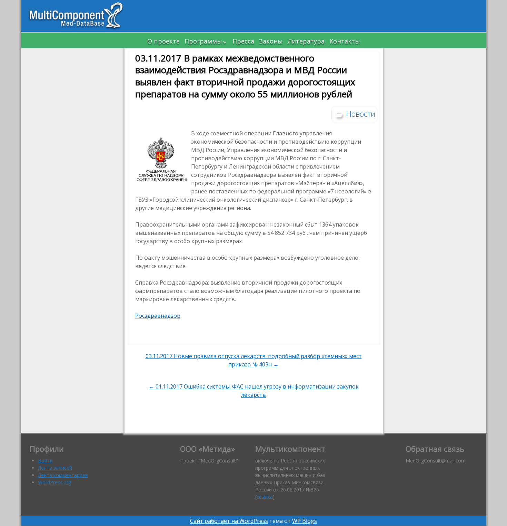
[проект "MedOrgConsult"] (76, 16)
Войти (45, 460)
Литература (306, 41)
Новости (360, 113)
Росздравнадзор (157, 315)
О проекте (163, 41)
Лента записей (55, 468)
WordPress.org (54, 482)
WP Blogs (304, 521)
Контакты (344, 41)
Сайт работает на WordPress (229, 521)
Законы (271, 41)
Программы (203, 41)
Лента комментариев (63, 475)
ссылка (265, 497)
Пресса (243, 41)
